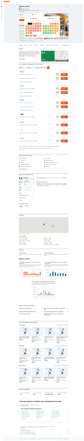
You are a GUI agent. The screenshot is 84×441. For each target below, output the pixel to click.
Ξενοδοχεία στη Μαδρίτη (55, 412)
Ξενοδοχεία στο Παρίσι (24, 410)
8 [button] (50, 26)
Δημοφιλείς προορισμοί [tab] (24, 404)
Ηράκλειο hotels (23, 417)
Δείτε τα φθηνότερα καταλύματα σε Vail (61, 345)
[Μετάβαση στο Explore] (1, 11)
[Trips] (1, 16)
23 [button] (31, 30)
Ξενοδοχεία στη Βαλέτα (55, 413)
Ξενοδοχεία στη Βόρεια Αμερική (32, 438)
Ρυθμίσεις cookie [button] (21, 149)
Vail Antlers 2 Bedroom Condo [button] (61, 357)
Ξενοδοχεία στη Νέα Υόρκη (55, 414)
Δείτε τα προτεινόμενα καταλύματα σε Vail (61, 365)
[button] (2, 1)
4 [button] (57, 23)
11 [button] (35, 26)
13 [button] (40, 26)
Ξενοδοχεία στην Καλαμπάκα (26, 414)
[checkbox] (24, 207)
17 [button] (33, 28)
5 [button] (43, 26)
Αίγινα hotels (53, 417)
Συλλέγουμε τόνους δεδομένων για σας (27, 432)
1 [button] (50, 23)
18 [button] (35, 28)
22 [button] (28, 30)
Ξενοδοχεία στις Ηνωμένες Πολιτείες (43, 438)
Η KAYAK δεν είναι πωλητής (25, 430)
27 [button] (40, 30)
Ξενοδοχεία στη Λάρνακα (40, 412)
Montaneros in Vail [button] (35, 336)
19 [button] (43, 30)
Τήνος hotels (38, 417)
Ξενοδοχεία (25, 438)
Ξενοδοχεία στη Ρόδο (39, 413)
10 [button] (33, 26)
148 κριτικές (27, 9)
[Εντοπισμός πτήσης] (1, 13)
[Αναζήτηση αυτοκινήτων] (1, 9)
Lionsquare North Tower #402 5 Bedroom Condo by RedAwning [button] (24, 337)
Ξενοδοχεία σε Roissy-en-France (41, 414)
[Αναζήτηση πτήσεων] (1, 4)
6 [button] (40, 23)
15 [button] (28, 28)
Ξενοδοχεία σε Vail (60, 438)
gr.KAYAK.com (21, 438)
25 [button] (35, 30)
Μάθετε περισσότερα (55, 146)
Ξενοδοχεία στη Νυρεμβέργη (25, 416)
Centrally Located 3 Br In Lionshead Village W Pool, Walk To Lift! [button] (62, 337)
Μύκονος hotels (38, 416)
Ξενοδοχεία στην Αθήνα (25, 412)
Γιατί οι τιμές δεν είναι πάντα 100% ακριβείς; (28, 433)
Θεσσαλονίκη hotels (54, 416)
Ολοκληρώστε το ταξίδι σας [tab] (34, 404)
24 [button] (33, 30)
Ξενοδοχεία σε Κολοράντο (53, 438)
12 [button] (43, 28)
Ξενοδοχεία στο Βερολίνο (40, 410)
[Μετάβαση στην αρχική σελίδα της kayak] (7, 1)
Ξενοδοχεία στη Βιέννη (24, 413)
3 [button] (33, 23)
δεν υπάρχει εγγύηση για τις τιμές (40, 427)
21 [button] (26, 30)
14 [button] (26, 28)
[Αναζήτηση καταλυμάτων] (1, 6)
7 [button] (26, 26)
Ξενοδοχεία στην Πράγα (55, 410)
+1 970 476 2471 (21, 11)
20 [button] (40, 28)
